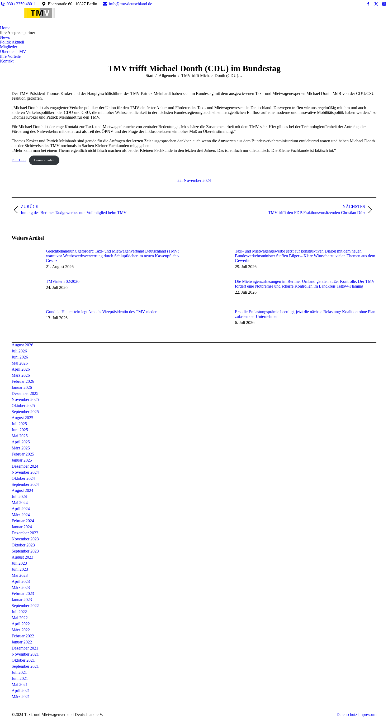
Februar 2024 (23, 521)
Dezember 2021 (25, 648)
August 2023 (22, 557)
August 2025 (22, 417)
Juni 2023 (20, 569)
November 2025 (25, 399)
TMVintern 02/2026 (62, 281)
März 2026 (21, 375)
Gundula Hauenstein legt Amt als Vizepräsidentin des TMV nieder (101, 311)
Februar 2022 (23, 636)
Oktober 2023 (23, 545)
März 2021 (21, 696)
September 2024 (25, 484)
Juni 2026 (20, 357)
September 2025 (25, 411)
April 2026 (21, 369)
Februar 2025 (23, 454)
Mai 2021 (20, 684)
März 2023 (21, 587)
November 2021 (25, 654)
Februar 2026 (23, 381)
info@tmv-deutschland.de (130, 4)
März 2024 (21, 514)
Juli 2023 (19, 563)
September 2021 (25, 666)
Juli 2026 (19, 351)
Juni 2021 (20, 678)
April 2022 (21, 624)
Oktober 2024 (23, 478)
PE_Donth (19, 160)
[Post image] (26, 260)
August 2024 (22, 490)
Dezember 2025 (25, 393)
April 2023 (21, 581)
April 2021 (21, 690)
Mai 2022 (20, 618)
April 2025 (21, 442)
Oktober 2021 (23, 660)
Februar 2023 (23, 593)
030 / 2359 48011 (21, 4)
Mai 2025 (20, 436)
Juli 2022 (19, 611)
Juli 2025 (19, 424)
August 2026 (22, 345)
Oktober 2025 (23, 405)
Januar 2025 (22, 460)
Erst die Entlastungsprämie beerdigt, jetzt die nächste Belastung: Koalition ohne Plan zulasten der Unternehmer (305, 314)
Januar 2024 (22, 527)
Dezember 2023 (25, 533)
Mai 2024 (20, 502)
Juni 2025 (20, 430)
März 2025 (21, 448)
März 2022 (21, 630)
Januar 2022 (22, 642)
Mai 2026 (20, 363)
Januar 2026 (22, 387)
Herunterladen (44, 160)
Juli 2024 (19, 496)
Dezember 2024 (25, 466)
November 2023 (25, 539)
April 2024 (21, 508)
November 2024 (25, 472)
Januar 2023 (22, 599)
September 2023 (25, 551)
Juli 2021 (19, 672)
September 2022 (25, 605)
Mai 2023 (20, 575)
